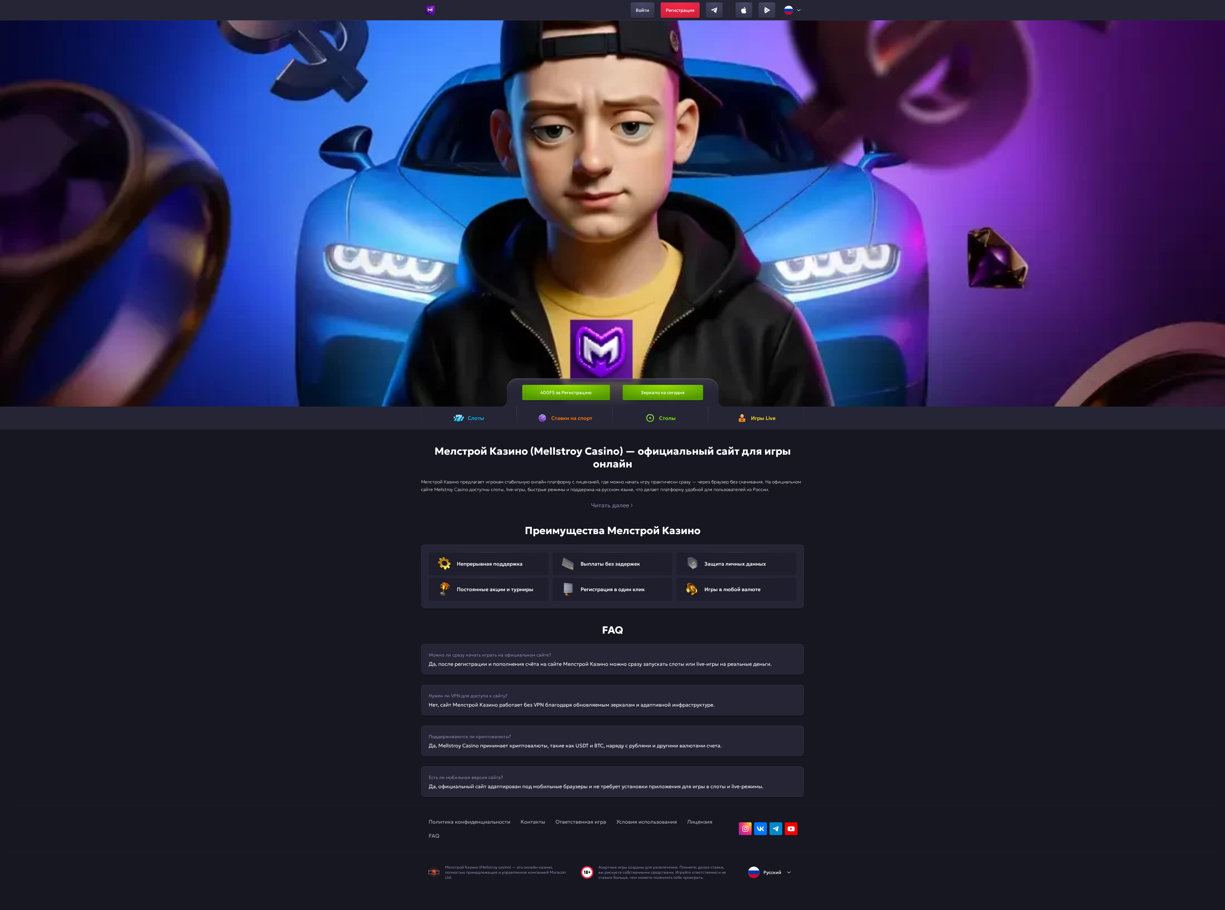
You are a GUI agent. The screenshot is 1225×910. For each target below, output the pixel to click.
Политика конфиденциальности (469, 821)
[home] (430, 10)
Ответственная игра (580, 821)
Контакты (533, 821)
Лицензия (699, 821)
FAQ (434, 836)
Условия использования (646, 821)
